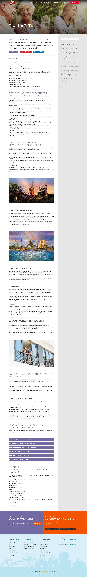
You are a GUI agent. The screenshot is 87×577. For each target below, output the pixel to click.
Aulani (10, 553)
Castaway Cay (12, 311)
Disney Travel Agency (45, 552)
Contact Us (42, 550)
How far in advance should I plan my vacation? (19, 459)
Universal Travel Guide (25, 51)
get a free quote (21, 48)
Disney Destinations (35, 44)
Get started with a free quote (15, 499)
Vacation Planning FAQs (15, 84)
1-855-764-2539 (31, 48)
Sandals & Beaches (13, 555)
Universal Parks (43, 44)
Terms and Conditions (29, 553)
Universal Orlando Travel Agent (17, 497)
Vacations (40, 2)
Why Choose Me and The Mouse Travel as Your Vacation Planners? (25, 86)
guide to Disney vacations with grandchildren (42, 221)
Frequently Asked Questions (68, 56)
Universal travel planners (16, 274)
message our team (27, 499)
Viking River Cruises (41, 309)
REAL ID (31, 71)
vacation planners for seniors (17, 385)
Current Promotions (28, 542)
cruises (49, 44)
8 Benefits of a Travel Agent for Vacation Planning (21, 78)
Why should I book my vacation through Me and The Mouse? (22, 443)
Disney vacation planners (21, 214)
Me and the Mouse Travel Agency (35, 571)
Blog (61, 2)
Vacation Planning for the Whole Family (19, 82)
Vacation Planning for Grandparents (18, 80)
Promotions (46, 2)
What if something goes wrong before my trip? (20, 451)
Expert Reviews (27, 550)
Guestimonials (55, 2)
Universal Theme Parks (45, 553)
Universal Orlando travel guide (22, 278)
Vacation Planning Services (16, 483)
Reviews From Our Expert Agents (69, 62)
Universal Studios (13, 271)
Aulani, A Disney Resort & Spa (29, 331)
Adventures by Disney (14, 548)
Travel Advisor (13, 489)
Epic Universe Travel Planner (16, 487)
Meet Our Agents (44, 544)
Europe (44, 311)
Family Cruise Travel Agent (16, 495)
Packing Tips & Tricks (67, 60)
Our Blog (26, 552)
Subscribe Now (37, 523)
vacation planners (43, 169)
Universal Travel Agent (15, 481)
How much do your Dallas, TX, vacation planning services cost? (23, 439)
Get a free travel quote (25, 416)
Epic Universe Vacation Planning (17, 491)
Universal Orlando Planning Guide (68, 529)
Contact (66, 2)
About (33, 2)
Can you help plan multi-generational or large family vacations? (23, 447)
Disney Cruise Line (37, 291)
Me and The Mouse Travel (45, 42)
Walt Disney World (19, 223)
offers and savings (34, 111)
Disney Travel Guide (38, 51)
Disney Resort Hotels (66, 58)
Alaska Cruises (13, 485)
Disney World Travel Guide (52, 529)
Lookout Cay (18, 311)
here (51, 134)
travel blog (33, 115)
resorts (10, 45)
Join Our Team (43, 548)
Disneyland (28, 223)
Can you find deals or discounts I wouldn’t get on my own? (22, 455)
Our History (42, 542)
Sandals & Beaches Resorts (15, 332)
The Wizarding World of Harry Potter (31, 272)
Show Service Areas (13, 506)
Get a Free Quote (13, 51)
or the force (32, 216)
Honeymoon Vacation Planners (17, 493)
